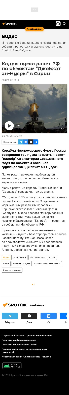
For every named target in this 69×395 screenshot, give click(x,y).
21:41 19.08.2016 (10, 80)
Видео (6, 257)
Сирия (6, 263)
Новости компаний (12, 356)
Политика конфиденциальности (19, 339)
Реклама (46, 356)
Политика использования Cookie (19, 344)
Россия (52, 257)
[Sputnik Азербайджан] (10, 25)
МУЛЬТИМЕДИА (37, 257)
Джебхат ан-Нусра (21, 263)
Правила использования (39, 335)
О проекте (7, 335)
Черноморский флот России (47, 263)
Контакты (19, 335)
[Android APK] (12, 366)
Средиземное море (12, 270)
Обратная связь (31, 356)
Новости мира (19, 257)
